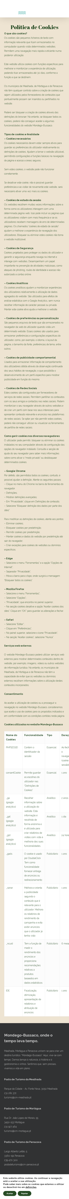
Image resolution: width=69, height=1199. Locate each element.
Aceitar (10, 1193)
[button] (6, 8)
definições (30, 1187)
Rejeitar (24, 1193)
